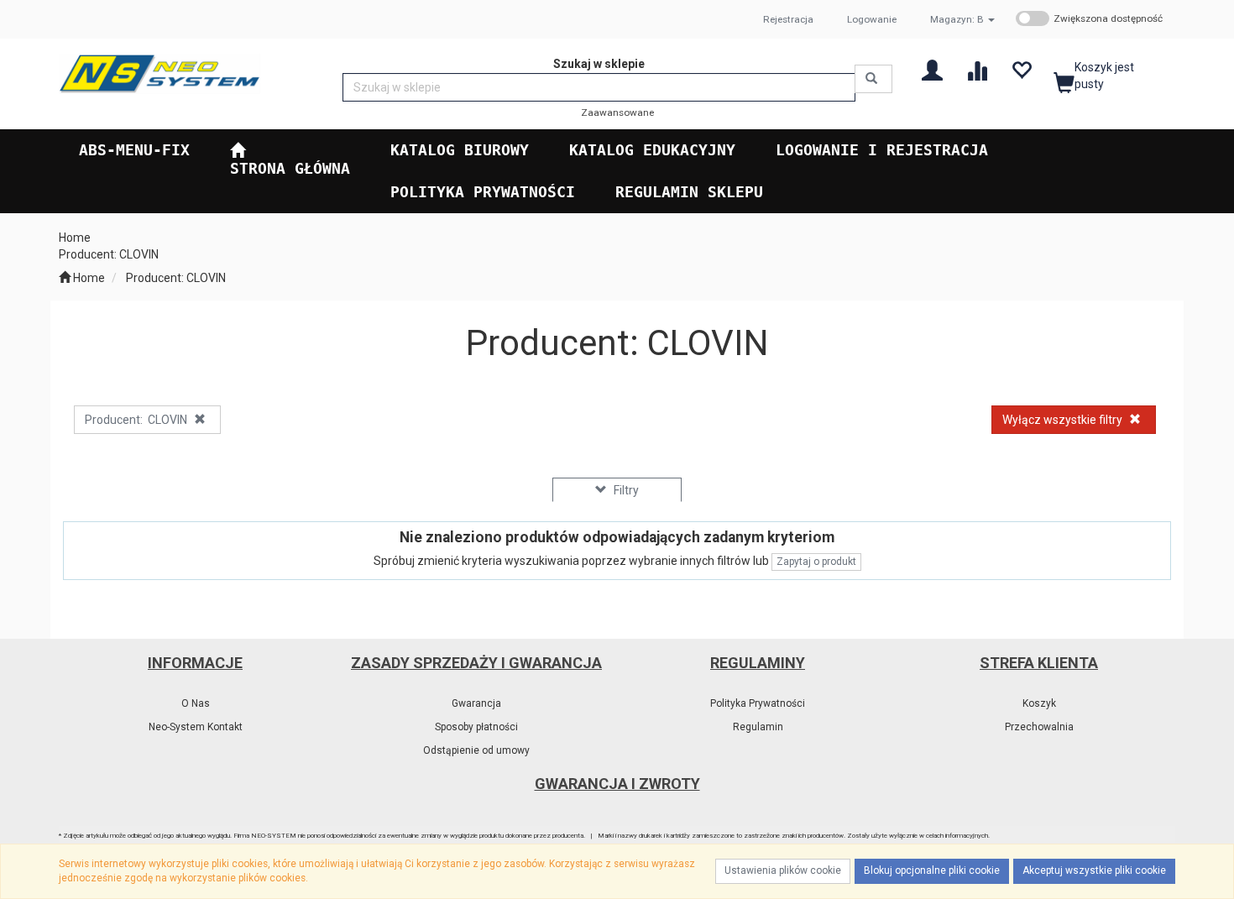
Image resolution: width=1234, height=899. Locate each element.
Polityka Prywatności (757, 703)
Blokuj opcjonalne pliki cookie (932, 870)
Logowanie (872, 19)
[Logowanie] (932, 69)
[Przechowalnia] (1021, 69)
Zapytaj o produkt (816, 561)
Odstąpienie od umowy (476, 750)
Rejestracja (788, 19)
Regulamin (758, 727)
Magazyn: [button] (957, 19)
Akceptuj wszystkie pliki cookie (1094, 870)
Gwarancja (476, 703)
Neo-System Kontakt (196, 727)
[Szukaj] (873, 79)
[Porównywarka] (976, 69)
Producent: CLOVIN (176, 278)
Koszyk (1039, 703)
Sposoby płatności (476, 727)
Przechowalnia (1039, 727)
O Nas (195, 703)
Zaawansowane (617, 112)
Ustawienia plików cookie (782, 870)
